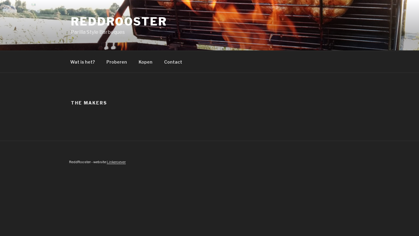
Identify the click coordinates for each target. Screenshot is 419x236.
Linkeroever (116, 162)
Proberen (116, 62)
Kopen (145, 62)
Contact (173, 62)
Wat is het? (82, 62)
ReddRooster (119, 21)
